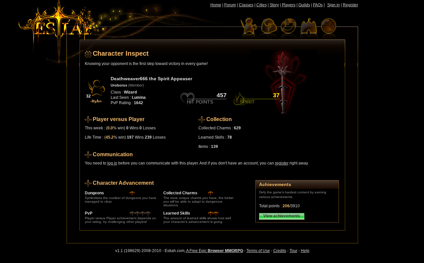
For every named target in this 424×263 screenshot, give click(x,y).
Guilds (304, 5)
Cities (261, 5)
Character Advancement (123, 183)
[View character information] (249, 28)
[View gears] (288, 28)
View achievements (281, 216)
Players (288, 5)
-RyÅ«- (96, 101)
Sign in (333, 5)
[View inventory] (269, 28)
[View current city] (308, 28)
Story (274, 5)
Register (350, 5)
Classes (246, 5)
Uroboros (119, 85)
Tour (293, 250)
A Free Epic (214, 250)
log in (112, 163)
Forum (230, 5)
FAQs (318, 5)
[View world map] (328, 28)
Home (215, 5)
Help (305, 250)
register (282, 163)
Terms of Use (258, 250)
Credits (279, 250)
